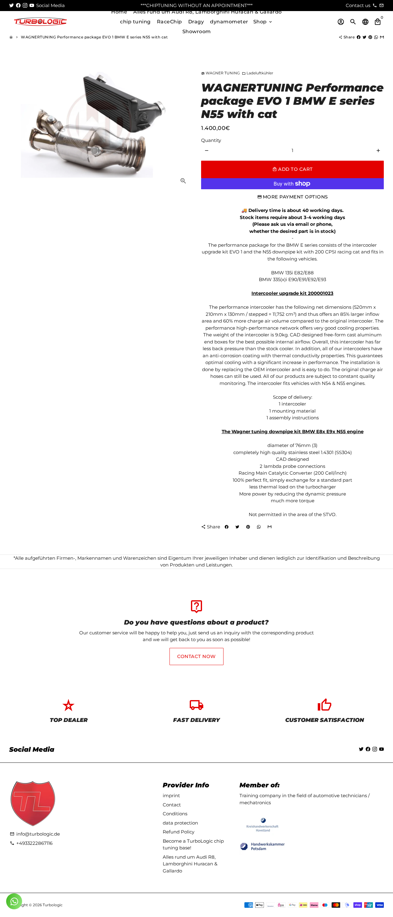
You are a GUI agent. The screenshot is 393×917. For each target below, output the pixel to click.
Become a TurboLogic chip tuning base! (193, 844)
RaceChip (169, 22)
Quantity (211, 140)
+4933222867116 (31, 843)
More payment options (295, 197)
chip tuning (135, 22)
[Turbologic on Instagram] (25, 5)
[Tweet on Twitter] (364, 37)
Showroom (196, 31)
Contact (172, 805)
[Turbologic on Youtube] (31, 5)
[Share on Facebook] (358, 37)
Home (119, 12)
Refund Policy (178, 832)
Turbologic (53, 905)
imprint (171, 795)
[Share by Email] (382, 37)
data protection (180, 823)
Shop (263, 22)
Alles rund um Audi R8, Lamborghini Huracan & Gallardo (207, 12)
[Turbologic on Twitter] (11, 5)
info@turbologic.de (35, 834)
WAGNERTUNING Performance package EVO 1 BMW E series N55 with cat (94, 37)
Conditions (175, 814)
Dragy (196, 22)
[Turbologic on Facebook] (18, 5)
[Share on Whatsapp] (376, 37)
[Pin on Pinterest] (370, 37)
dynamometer (229, 22)
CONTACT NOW (196, 656)
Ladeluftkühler (257, 73)
